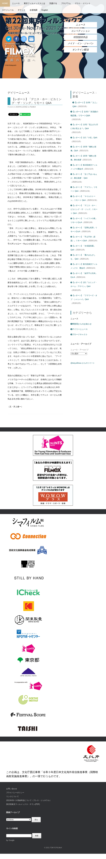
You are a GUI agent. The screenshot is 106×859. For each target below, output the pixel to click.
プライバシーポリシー (15, 793)
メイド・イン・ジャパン (80, 43)
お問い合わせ (11, 789)
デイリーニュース (80, 329)
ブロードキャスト (80, 334)
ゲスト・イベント (82, 3)
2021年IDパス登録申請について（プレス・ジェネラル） (28, 800)
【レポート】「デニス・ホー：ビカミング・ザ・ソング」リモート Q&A (84, 209)
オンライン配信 (80, 49)
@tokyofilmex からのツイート (83, 363)
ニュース (16, 3)
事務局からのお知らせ (82, 324)
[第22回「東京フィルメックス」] (44, 25)
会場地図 (33, 10)
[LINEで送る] (25, 114)
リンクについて (12, 796)
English (45, 10)
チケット (22, 10)
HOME (5, 3)
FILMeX (33, 107)
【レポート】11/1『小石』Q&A (84, 138)
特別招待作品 (80, 37)
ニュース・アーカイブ (79, 350)
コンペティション (80, 31)
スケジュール (8, 10)
